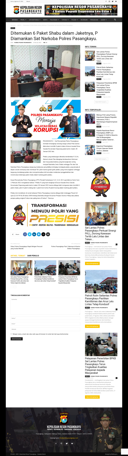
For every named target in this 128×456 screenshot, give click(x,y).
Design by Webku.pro (111, 454)
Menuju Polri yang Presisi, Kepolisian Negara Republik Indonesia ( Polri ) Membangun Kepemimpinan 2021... (106, 119)
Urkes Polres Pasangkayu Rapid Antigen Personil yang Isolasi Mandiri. (26, 247)
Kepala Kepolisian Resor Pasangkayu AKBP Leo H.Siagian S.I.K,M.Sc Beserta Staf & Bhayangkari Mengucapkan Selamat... (106, 135)
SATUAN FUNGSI (34, 20)
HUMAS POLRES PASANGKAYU (23, 42)
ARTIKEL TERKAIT (18, 256)
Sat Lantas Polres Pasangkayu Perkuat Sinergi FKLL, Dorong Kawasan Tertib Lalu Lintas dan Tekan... (106, 56)
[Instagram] (109, 1)
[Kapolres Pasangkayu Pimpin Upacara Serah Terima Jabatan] (90, 150)
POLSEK (74, 20)
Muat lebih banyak (100, 102)
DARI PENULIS (33, 256)
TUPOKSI (64, 20)
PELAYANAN (53, 20)
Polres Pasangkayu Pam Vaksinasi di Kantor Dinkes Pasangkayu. (65, 247)
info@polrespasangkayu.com (68, 438)
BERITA (45, 20)
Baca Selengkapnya (92, 263)
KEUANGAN (84, 20)
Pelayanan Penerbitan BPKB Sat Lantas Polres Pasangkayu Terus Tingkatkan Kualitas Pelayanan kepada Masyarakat (100, 365)
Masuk (28, 1)
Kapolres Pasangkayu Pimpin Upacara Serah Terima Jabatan (104, 148)
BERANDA (15, 20)
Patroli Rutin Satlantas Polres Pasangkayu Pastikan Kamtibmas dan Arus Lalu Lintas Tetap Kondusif (45, 279)
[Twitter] (112, 1)
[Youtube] (115, 1)
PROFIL (22, 20)
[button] (115, 20)
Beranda (13, 25)
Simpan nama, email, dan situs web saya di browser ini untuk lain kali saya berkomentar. (41, 334)
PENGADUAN (94, 20)
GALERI (103, 20)
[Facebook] (106, 1)
